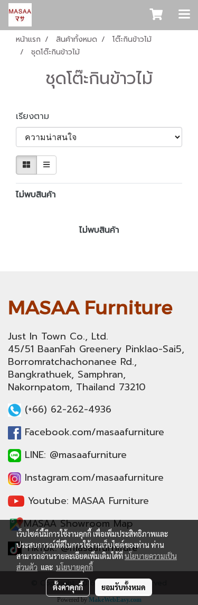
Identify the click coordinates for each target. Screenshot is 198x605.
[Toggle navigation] (184, 14)
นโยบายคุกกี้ (74, 567)
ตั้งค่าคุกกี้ (68, 587)
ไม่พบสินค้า (36, 194)
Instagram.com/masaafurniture (94, 477)
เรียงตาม (37, 116)
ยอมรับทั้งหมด (123, 587)
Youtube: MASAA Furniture (88, 500)
